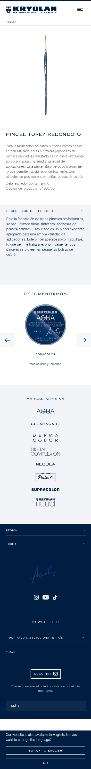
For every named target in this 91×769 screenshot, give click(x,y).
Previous (7, 340)
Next (83, 340)
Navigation (80, 9)
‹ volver (11, 22)
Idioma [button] (11, 544)
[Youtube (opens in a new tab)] (46, 597)
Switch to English (45, 750)
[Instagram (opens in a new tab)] (36, 597)
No (45, 763)
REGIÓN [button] (11, 530)
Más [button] (15, 706)
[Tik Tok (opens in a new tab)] (55, 597)
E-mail (11, 652)
